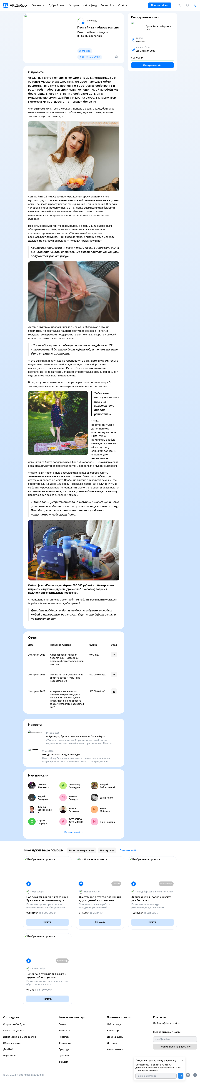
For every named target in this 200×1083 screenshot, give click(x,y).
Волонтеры (113, 1030)
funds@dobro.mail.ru (168, 1023)
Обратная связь (12, 1043)
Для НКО (8, 1049)
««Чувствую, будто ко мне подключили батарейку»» (75, 736)
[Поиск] (179, 5)
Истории (112, 1043)
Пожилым (64, 1037)
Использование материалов (19, 1037)
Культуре (63, 1055)
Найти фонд (114, 1024)
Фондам (63, 1062)
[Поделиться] (116, 57)
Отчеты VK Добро (13, 1030)
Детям (62, 1024)
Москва (86, 50)
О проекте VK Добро (15, 1024)
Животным (64, 1043)
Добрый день (115, 1037)
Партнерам (9, 1055)
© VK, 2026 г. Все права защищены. (23, 1074)
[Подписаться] (180, 1076)
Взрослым (64, 1030)
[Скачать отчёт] (114, 654)
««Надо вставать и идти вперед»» (61, 754)
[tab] (81, 850)
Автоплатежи (115, 1049)
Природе (63, 1049)
